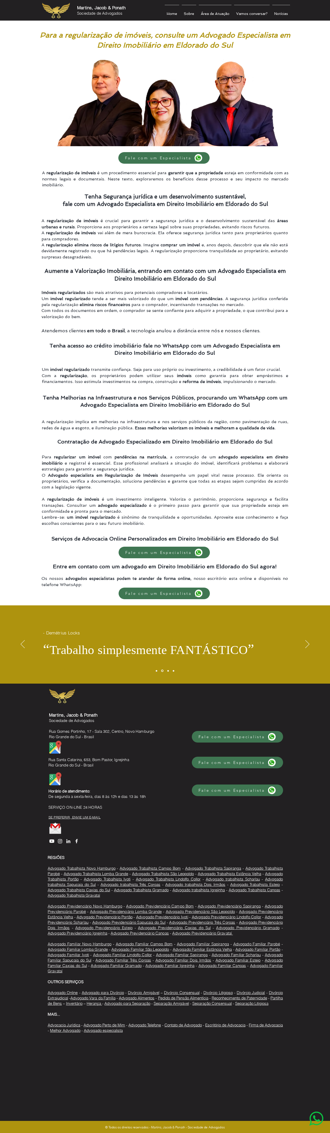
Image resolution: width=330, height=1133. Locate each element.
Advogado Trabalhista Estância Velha (229, 873)
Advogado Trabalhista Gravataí (74, 895)
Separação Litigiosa (251, 1003)
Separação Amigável (171, 1003)
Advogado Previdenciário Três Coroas (202, 922)
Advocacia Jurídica (64, 1025)
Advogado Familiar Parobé (256, 944)
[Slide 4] (173, 671)
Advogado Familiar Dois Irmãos (183, 960)
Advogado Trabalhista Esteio (255, 884)
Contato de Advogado (183, 1025)
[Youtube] (52, 841)
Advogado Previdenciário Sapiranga (229, 906)
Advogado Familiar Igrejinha (169, 965)
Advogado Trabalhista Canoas (254, 889)
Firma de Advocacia (266, 1025)
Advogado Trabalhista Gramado (141, 889)
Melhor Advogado (65, 1030)
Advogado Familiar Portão (257, 949)
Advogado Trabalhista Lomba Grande (96, 873)
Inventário (74, 1003)
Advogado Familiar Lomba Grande (78, 949)
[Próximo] (307, 644)
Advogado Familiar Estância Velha (202, 949)
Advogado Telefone (144, 1025)
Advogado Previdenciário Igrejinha (77, 933)
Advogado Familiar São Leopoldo (140, 949)
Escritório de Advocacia (225, 1025)
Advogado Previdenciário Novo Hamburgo (85, 906)
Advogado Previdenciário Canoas (140, 933)
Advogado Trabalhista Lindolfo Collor (168, 879)
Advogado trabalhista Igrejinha (198, 889)
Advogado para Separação (127, 1003)
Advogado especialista (103, 1030)
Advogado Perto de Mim (104, 1025)
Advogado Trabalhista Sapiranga (213, 868)
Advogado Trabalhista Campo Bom (150, 868)
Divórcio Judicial (251, 992)
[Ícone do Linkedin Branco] (68, 841)
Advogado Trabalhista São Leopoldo (163, 873)
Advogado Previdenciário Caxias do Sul (174, 927)
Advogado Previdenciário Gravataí (202, 933)
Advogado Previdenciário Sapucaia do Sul (129, 922)
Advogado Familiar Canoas (222, 965)
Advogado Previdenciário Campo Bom (160, 906)
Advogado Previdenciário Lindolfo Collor (226, 916)
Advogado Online (63, 992)
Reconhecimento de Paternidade (239, 998)
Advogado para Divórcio (103, 992)
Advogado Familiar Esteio (238, 960)
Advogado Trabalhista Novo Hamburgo (82, 868)
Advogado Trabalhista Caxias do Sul (79, 889)
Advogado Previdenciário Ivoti (162, 916)
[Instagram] (60, 841)
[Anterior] (23, 644)
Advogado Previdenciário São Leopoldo (200, 911)
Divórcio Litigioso (218, 992)
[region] (306, 1109)
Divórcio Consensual (181, 992)
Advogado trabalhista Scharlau (233, 879)
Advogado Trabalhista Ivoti (107, 879)
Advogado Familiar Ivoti (68, 954)
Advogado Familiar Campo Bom (144, 944)
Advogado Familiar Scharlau (236, 954)
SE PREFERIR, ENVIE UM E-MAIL (74, 817)
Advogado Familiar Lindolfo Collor (122, 954)
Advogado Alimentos (136, 998)
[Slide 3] (168, 671)
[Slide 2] (162, 671)
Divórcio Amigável (143, 992)
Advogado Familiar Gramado (116, 965)
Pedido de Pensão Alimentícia (183, 998)
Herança (94, 1003)
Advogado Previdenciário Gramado (247, 927)
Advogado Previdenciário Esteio (104, 927)
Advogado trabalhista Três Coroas (130, 884)
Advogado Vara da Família (93, 998)
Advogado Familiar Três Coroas (123, 960)
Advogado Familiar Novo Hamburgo (79, 944)
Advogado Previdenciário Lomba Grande (126, 911)
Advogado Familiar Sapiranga (203, 944)
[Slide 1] (156, 671)
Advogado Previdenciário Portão (105, 916)
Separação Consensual (212, 1003)
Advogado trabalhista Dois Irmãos (195, 884)
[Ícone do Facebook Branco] (76, 841)
